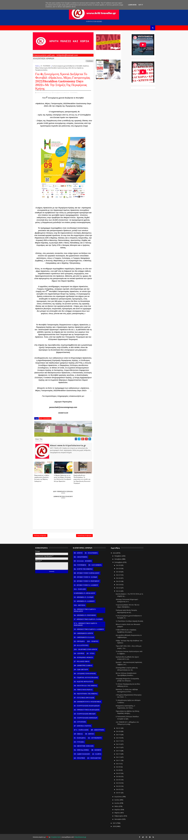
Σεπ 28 (118, 572)
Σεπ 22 (118, 591)
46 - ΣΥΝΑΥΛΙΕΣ (80, 722)
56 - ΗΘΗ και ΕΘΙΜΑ (81, 750)
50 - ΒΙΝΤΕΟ (89, 734)
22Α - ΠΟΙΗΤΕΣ (92, 641)
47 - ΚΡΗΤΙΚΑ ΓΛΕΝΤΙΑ (82, 726)
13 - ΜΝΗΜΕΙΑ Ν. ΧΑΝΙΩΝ (83, 597)
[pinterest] (149, 837)
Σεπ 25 (118, 581)
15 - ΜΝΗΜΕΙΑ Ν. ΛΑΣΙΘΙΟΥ (84, 601)
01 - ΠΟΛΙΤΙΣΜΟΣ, (73, 92)
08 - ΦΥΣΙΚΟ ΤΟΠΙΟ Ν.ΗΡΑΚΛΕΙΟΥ (86, 573)
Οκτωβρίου (118, 559)
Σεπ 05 (118, 780)
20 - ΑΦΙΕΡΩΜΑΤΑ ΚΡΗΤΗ (83, 633)
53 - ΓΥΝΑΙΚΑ (79, 742)
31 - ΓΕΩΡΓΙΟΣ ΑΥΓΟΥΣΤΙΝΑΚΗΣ (86, 678)
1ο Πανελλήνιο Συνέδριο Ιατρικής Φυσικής (129, 621)
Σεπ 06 (118, 776)
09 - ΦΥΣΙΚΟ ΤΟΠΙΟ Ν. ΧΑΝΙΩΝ (85, 577)
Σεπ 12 (118, 757)
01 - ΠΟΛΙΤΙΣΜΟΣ (45, 66)
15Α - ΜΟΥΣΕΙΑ (79, 605)
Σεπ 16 (118, 744)
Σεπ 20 (118, 731)
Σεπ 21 (118, 728)
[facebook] (139, 837)
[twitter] (142, 837)
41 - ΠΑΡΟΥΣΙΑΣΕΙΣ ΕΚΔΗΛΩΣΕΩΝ (87, 706)
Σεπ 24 (118, 584)
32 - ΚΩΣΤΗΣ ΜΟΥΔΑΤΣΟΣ (83, 682)
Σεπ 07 (118, 773)
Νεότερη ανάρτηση (40, 535)
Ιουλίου (117, 800)
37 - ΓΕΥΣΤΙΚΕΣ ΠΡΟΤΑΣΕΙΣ (84, 698)
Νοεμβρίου (118, 556)
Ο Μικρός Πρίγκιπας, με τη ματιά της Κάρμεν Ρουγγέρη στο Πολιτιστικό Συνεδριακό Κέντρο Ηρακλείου (62, 478)
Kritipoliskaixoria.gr (80, 837)
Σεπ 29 (118, 568)
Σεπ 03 (118, 786)
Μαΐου (116, 806)
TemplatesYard (55, 837)
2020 (114, 826)
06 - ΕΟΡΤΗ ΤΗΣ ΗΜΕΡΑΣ (83, 569)
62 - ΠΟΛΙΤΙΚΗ (79, 758)
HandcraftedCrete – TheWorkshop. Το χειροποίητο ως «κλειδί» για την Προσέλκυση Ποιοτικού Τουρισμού (82, 479)
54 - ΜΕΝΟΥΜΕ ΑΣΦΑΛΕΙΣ (84, 746)
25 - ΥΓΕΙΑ (90, 653)
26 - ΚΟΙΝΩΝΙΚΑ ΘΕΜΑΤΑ (83, 657)
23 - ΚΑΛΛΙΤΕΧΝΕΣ (81, 645)
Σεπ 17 (118, 741)
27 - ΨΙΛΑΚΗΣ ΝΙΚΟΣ (81, 662)
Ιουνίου (117, 803)
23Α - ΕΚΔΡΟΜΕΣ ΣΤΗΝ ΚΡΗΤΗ (85, 649)
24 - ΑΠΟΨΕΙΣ (79, 653)
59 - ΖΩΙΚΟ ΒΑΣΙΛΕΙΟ (82, 754)
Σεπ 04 (118, 783)
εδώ (89, 390)
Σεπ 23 (118, 588)
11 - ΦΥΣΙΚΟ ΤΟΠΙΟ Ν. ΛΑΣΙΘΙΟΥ (86, 585)
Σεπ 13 (118, 754)
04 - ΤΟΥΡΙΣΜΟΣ (80, 565)
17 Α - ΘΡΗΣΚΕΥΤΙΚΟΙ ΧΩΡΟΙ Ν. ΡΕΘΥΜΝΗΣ (85, 624)
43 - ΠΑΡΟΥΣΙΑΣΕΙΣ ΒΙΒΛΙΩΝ (84, 714)
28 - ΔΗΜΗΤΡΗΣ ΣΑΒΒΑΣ (83, 666)
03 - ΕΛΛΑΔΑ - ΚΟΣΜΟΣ (83, 561)
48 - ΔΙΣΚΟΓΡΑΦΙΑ (97, 730)
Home (37, 66)
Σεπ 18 (118, 738)
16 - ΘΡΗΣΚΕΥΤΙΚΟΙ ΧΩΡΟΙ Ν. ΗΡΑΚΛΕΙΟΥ (85, 610)
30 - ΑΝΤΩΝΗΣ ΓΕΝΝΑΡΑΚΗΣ (85, 674)
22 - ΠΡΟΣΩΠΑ (79, 641)
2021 (114, 823)
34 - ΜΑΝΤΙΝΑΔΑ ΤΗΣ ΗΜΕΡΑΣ (85, 686)
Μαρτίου (117, 813)
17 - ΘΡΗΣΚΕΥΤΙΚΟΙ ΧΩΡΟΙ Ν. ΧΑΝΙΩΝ (88, 619)
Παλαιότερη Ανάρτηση (84, 535)
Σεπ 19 (118, 735)
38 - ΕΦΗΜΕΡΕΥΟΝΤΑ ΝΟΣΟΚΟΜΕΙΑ (87, 702)
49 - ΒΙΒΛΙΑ (78, 734)
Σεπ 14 (118, 751)
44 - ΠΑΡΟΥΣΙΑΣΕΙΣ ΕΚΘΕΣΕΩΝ (85, 718)
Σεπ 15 (118, 747)
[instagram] (146, 837)
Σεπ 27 (118, 575)
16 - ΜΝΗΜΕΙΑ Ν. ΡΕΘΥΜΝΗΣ (85, 615)
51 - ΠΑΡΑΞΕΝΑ (80, 738)
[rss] (153, 837)
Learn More (132, 5)
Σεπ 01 (118, 793)
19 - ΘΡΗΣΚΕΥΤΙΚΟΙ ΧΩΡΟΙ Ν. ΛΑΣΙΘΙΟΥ (89, 629)
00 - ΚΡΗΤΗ (78, 553)
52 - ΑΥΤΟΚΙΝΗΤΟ (95, 738)
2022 (114, 553)
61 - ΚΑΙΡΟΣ (96, 754)
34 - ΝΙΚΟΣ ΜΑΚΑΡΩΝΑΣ (83, 690)
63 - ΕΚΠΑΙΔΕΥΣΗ (94, 758)
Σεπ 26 (118, 578)
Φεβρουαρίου (119, 816)
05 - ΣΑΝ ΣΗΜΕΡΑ (95, 565)
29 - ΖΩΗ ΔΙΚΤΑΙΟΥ (81, 670)
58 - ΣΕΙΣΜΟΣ (96, 750)
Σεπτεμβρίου (118, 562)
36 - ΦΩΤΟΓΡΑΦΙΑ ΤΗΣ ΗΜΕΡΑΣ (85, 694)
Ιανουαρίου (118, 819)
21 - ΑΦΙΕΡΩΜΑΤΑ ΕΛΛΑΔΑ (84, 637)
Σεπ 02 (118, 789)
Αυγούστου (118, 797)
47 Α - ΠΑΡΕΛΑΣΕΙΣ (81, 730)
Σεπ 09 (118, 767)
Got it (140, 5)
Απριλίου (117, 809)
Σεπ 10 (118, 764)
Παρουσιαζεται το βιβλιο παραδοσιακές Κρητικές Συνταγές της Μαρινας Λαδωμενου (41, 478)
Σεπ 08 (118, 770)
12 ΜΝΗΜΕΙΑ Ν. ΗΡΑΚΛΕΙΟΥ (84, 593)
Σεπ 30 (118, 565)
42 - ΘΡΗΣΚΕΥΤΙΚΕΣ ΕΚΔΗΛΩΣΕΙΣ (86, 710)
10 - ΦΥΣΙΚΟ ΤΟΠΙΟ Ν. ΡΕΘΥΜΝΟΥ (86, 581)
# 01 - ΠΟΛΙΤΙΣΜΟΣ (45, 418)
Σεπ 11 (118, 760)
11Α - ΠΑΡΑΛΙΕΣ (80, 589)
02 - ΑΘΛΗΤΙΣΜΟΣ (80, 557)
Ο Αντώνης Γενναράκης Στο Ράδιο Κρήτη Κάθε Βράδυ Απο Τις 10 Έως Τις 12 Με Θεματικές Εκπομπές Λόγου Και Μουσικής (108, 54)
